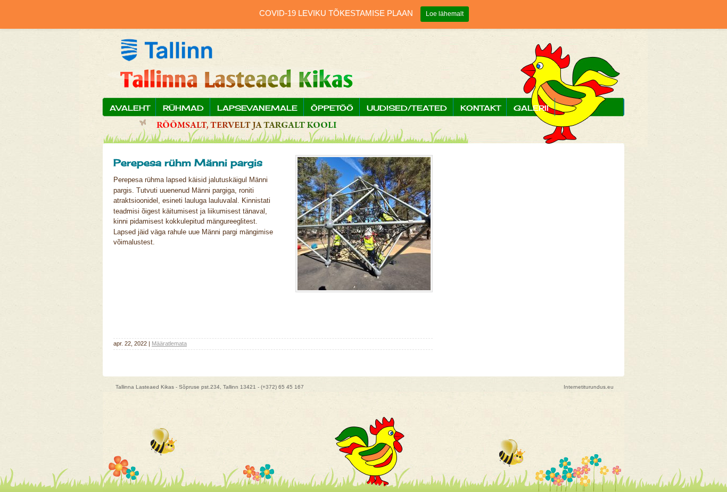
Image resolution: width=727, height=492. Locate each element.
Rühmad (183, 107)
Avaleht (130, 107)
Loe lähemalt (445, 14)
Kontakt (480, 107)
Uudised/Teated (407, 107)
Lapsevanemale (257, 107)
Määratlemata (169, 343)
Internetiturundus (585, 387)
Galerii (531, 107)
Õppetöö (332, 107)
